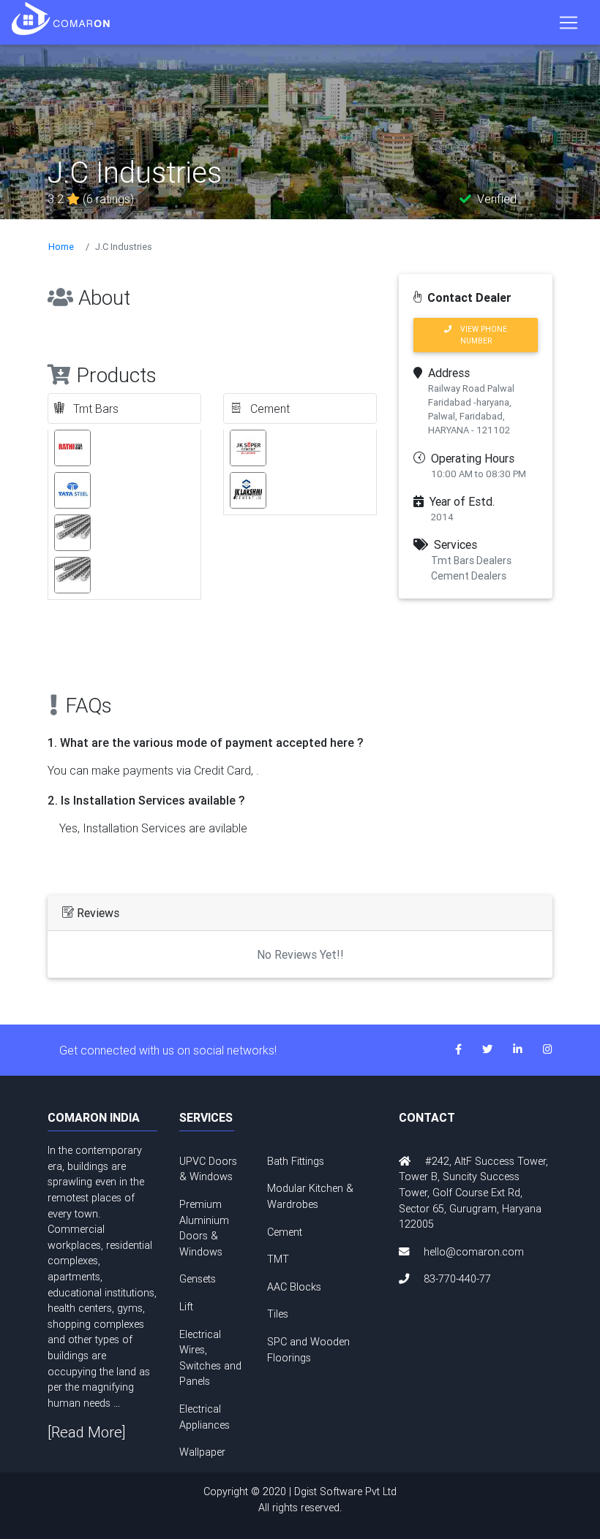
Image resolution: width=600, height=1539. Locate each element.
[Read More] (87, 1432)
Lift (186, 1306)
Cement (284, 1232)
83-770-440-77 (457, 1278)
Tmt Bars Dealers (471, 560)
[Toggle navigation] (568, 23)
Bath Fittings (295, 1161)
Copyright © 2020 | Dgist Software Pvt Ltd (300, 1499)
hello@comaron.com (474, 1251)
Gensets (197, 1278)
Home (61, 246)
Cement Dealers (468, 575)
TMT (278, 1259)
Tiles (277, 1313)
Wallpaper (202, 1452)
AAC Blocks (294, 1286)
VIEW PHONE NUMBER (479, 334)
